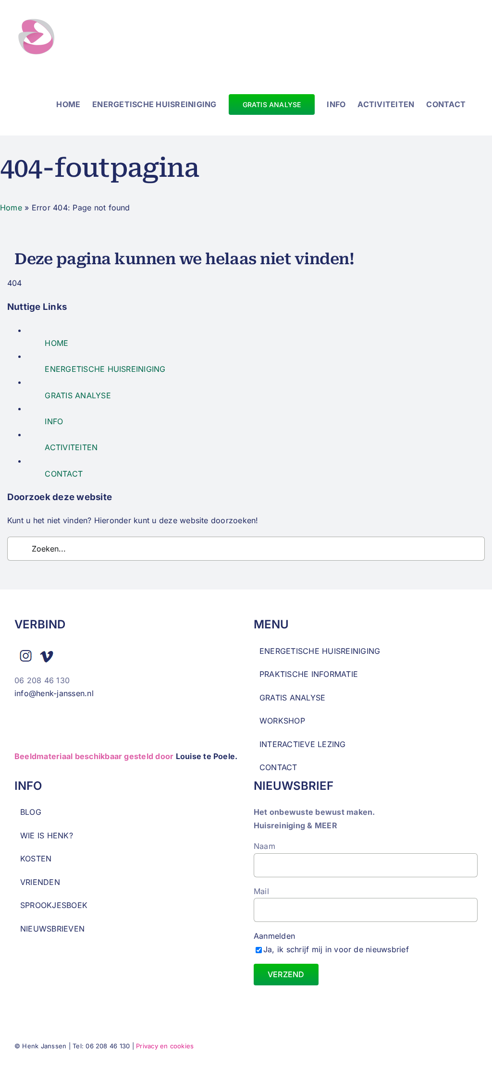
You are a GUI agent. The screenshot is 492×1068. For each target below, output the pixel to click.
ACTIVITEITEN (71, 447)
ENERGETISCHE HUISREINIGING (105, 369)
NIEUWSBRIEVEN (52, 928)
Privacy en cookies (165, 1046)
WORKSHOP (282, 720)
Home (11, 207)
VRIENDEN (40, 882)
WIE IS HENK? (46, 835)
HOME (56, 343)
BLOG (30, 812)
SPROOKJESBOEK (53, 905)
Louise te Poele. (207, 756)
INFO (54, 421)
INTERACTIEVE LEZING (302, 744)
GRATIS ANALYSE (78, 395)
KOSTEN (35, 858)
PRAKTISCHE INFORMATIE (308, 674)
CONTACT (64, 474)
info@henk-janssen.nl (55, 693)
